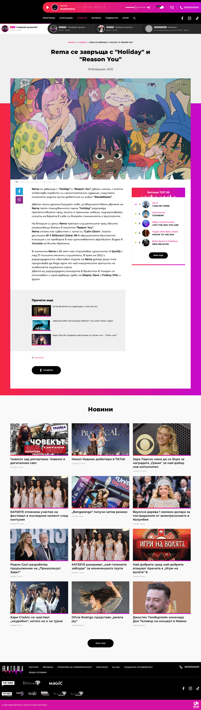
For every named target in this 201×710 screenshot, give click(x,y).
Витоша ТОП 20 (158, 192)
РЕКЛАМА (48, 667)
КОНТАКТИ (102, 667)
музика (38, 357)
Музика (96, 18)
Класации (66, 18)
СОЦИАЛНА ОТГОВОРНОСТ (138, 667)
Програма (49, 18)
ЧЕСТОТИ (33, 667)
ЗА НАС (116, 667)
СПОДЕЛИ (47, 370)
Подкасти (112, 18)
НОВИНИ (83, 42)
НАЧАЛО (71, 42)
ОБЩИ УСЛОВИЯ (37, 672)
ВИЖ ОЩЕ (158, 255)
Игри (126, 18)
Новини (82, 18)
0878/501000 (191, 7)
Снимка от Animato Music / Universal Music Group (38, 182)
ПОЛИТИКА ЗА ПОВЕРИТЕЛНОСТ (75, 667)
